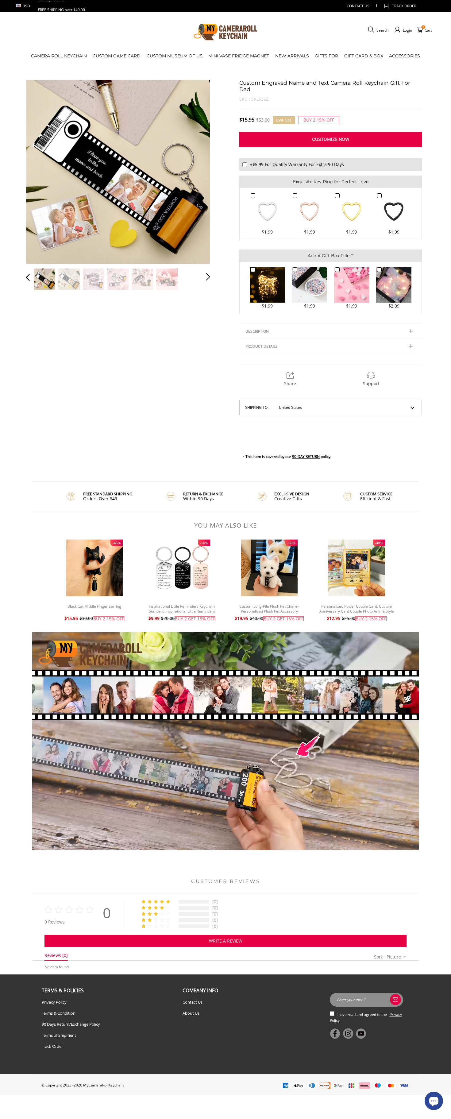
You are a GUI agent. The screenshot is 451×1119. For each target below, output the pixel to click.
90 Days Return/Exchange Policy (71, 1024)
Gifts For (326, 56)
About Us (191, 1013)
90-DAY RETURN (306, 456)
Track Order (404, 6)
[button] (40, 170)
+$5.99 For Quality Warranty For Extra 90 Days (297, 164)
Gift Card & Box (363, 56)
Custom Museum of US (174, 56)
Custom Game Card (117, 56)
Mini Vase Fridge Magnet (238, 56)
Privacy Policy (54, 1002)
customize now (330, 139)
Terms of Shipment (59, 1035)
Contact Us (192, 1002)
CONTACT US (358, 6)
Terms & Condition (58, 1013)
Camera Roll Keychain (59, 56)
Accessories (404, 56)
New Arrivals (292, 56)
